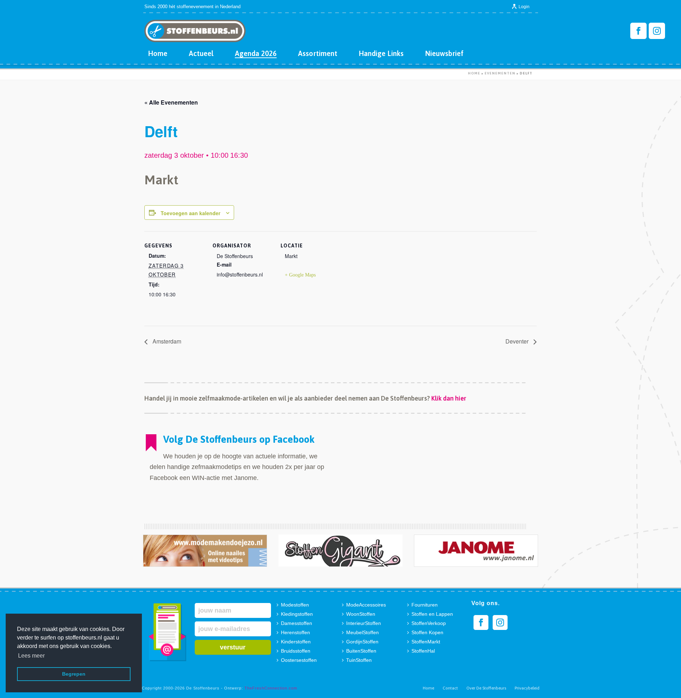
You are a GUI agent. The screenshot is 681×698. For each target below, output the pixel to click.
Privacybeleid (527, 688)
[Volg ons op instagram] (500, 622)
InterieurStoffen (363, 623)
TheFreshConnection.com (270, 688)
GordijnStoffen (362, 641)
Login (524, 6)
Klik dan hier (448, 398)
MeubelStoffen (362, 632)
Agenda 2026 (256, 53)
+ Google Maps (300, 275)
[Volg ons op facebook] (481, 622)
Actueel (201, 53)
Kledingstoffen (297, 614)
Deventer (517, 341)
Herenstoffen (295, 632)
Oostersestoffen (299, 660)
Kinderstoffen (296, 641)
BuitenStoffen (361, 651)
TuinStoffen (359, 660)
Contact (450, 688)
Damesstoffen (296, 623)
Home (157, 53)
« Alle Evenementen (171, 102)
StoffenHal (423, 651)
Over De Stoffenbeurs (486, 688)
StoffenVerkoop (428, 623)
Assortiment (317, 53)
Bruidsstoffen (295, 651)
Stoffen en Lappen (432, 614)
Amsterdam (166, 341)
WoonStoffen (360, 614)
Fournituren (424, 605)
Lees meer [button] (31, 656)
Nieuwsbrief (444, 53)
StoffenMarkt (425, 641)
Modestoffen (295, 605)
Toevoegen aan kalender (190, 213)
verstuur (232, 647)
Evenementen (500, 73)
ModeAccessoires (366, 605)
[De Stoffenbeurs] (195, 28)
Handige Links (381, 53)
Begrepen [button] (73, 674)
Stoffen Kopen (427, 632)
